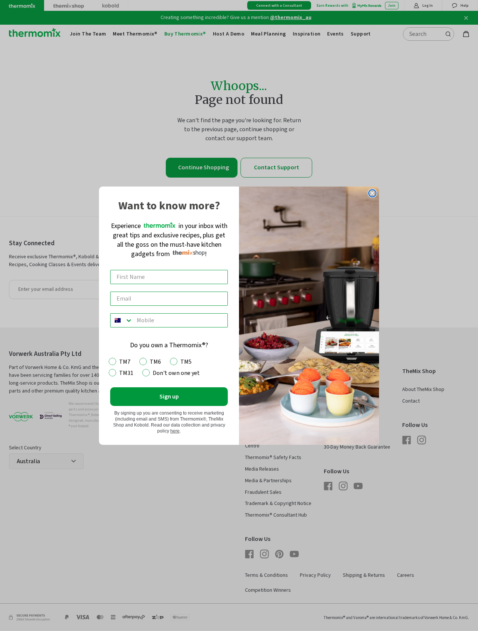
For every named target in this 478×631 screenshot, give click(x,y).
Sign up (169, 397)
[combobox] (122, 320)
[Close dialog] (372, 193)
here (175, 431)
